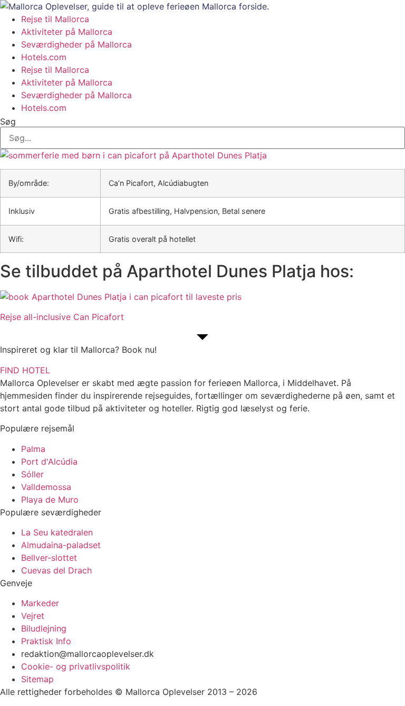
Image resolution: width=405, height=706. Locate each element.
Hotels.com (43, 57)
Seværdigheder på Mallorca (76, 44)
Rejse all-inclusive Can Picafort (62, 317)
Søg (8, 121)
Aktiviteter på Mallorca (66, 31)
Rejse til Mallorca (55, 19)
